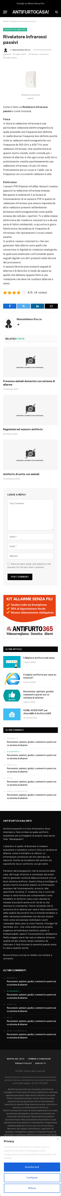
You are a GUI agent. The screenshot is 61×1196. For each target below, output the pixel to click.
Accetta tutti (32, 1167)
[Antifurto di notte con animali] (30, 454)
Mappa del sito (16, 1059)
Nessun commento (40, 54)
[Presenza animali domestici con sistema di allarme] (30, 361)
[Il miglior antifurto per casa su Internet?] (11, 679)
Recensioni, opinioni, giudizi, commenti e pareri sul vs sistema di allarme (38, 694)
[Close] (58, 1139)
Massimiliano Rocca (21, 50)
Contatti (40, 1063)
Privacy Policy (23, 1063)
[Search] (56, 12)
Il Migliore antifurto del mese (39, 658)
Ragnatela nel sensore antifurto (23, 429)
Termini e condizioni (39, 1059)
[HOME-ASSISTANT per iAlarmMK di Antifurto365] (11, 714)
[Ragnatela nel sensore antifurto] (30, 410)
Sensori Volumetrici (15, 30)
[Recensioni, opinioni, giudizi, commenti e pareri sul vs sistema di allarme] (11, 695)
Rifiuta (32, 1188)
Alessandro (12, 752)
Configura (32, 1177)
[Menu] (5, 12)
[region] (30, 1166)
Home (6, 21)
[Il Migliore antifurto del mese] (11, 662)
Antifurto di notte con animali (21, 474)
